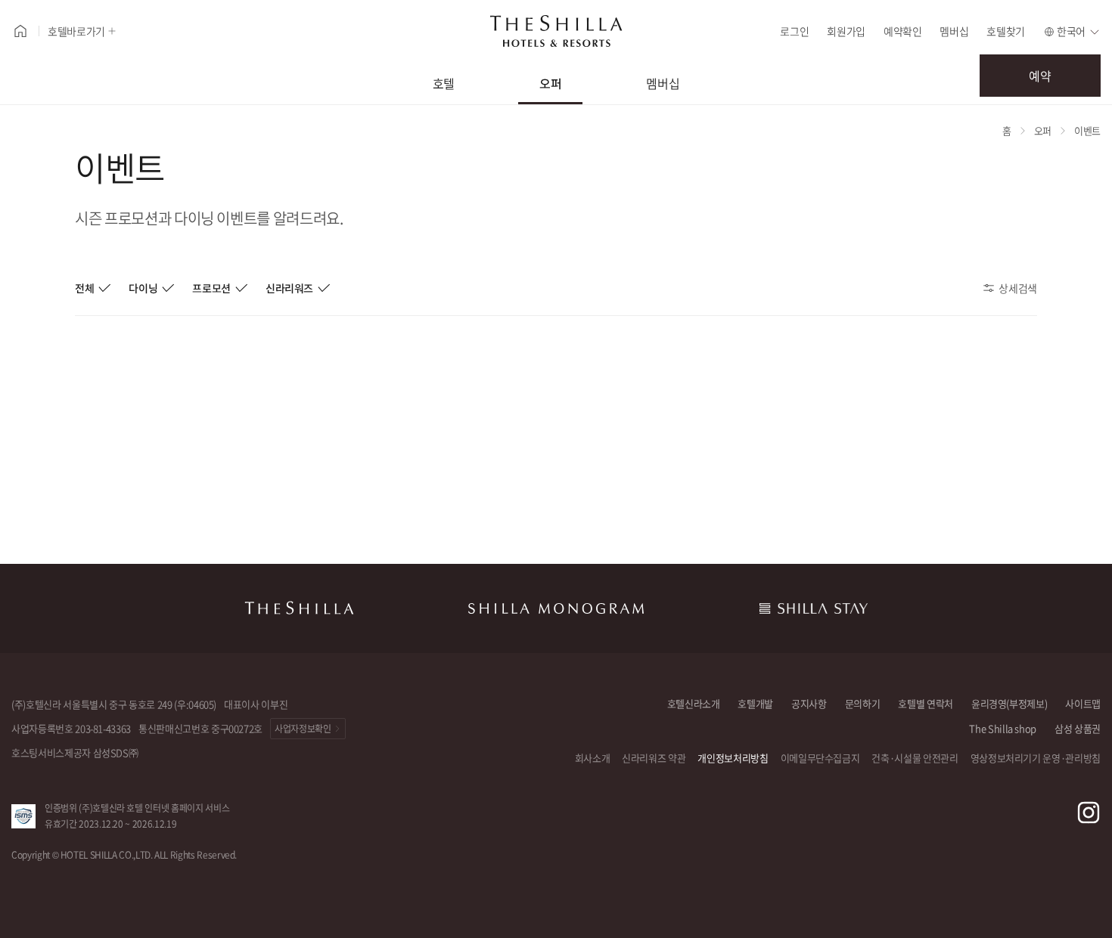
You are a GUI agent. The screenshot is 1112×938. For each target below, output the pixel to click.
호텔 (444, 83)
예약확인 (903, 31)
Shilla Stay (813, 608)
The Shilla (299, 608)
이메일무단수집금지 (820, 758)
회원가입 (846, 31)
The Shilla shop (1002, 728)
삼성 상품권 (1078, 728)
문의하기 (863, 703)
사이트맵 (1083, 703)
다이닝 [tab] (143, 288)
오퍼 (550, 83)
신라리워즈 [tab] (289, 288)
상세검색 (1018, 288)
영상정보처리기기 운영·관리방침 (1036, 758)
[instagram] (1088, 812)
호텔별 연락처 (925, 703)
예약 (1040, 76)
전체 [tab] (84, 288)
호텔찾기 (1005, 31)
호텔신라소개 (693, 703)
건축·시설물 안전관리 (914, 758)
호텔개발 (755, 703)
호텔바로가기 (76, 31)
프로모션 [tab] (211, 288)
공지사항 (809, 703)
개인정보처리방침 (732, 758)
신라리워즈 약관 (653, 758)
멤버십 (954, 31)
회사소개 (592, 758)
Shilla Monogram (556, 608)
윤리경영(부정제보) (1009, 703)
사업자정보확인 (303, 728)
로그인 (794, 31)
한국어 (1071, 31)
